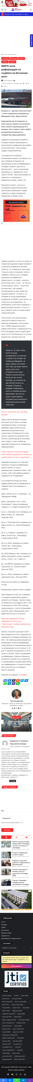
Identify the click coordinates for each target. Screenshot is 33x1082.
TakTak (3, 927)
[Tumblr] (13, 680)
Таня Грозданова (8, 80)
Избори (17, 1016)
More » (21, 705)
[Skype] (21, 680)
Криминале (7, 1026)
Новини (12, 62)
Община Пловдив (8, 1038)
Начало (4, 54)
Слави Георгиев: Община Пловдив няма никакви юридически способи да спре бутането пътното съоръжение (16, 454)
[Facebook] (4, 680)
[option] (16, 722)
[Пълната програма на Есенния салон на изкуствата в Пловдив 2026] (6, 872)
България (16, 998)
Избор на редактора (9, 1019)
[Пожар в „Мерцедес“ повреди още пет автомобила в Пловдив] (6, 882)
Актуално (5, 58)
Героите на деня (17, 1004)
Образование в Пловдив (10, 1035)
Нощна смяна (18, 1032)
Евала (26, 1007)
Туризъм (16, 1053)
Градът (21, 58)
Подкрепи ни (5, 936)
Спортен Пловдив (8, 1050)
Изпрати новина (6, 933)
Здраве (21, 1013)
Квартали (21, 1023)
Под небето (17, 1041)
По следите (17, 1044)
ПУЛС (20, 1038)
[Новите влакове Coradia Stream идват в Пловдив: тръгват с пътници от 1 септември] (6, 844)
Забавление (17, 1010)
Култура (18, 1026)
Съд (19, 1050)
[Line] (17, 683)
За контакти (5, 930)
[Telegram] (9, 683)
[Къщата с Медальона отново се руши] (6, 855)
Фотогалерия (7, 1056)
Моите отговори (18, 1029)
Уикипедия (23, 675)
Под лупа (6, 1041)
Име (2, 810)
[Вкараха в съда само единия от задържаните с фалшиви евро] (6, 863)
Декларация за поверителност (11, 938)
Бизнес (24, 995)
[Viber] (13, 683)
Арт (16, 995)
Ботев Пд (6, 998)
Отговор (12, 781)
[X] (16, 708)
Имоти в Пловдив (8, 1023)
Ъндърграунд (12, 54)
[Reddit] (17, 680)
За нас (3, 922)
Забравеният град (8, 1013)
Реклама (4, 924)
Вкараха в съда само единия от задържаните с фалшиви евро (21, 862)
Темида (6, 1053)
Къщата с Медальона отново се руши (16, 724)
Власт (5, 1004)
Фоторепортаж (19, 1056)
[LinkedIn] (9, 680)
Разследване (7, 1047)
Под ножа (6, 1044)
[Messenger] (26, 680)
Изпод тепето (24, 1019)
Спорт (18, 1047)
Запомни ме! (6, 818)
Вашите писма (7, 1001)
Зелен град (7, 1016)
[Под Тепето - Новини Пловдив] (17, 9)
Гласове (14, 58)
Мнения (5, 62)
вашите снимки (19, 1059)
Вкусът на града (20, 1001)
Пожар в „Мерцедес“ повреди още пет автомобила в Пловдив (20, 882)
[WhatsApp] (4, 683)
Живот (6, 1010)
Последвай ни (17, 966)
